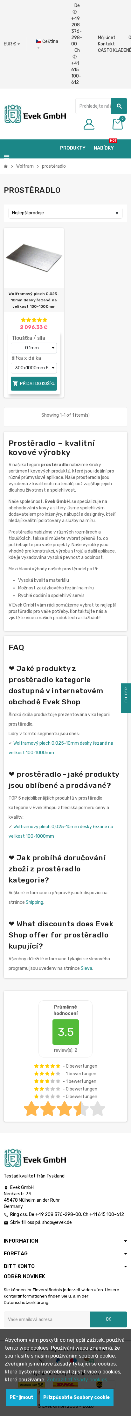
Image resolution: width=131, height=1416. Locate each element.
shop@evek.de (57, 1222)
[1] (23, 320)
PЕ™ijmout (21, 1397)
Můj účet (106, 37)
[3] (34, 320)
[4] (39, 320)
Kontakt (106, 44)
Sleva (86, 968)
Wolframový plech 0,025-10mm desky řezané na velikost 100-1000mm (34, 300)
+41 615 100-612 (106, 1214)
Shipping (34, 902)
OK (108, 1319)
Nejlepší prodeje (28, 213)
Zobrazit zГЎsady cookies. (77, 1380)
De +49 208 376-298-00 (76, 25)
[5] (45, 320)
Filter (126, 695)
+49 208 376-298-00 (58, 1214)
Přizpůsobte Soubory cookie (76, 1397)
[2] (28, 320)
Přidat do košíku (34, 383)
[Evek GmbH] (35, 113)
